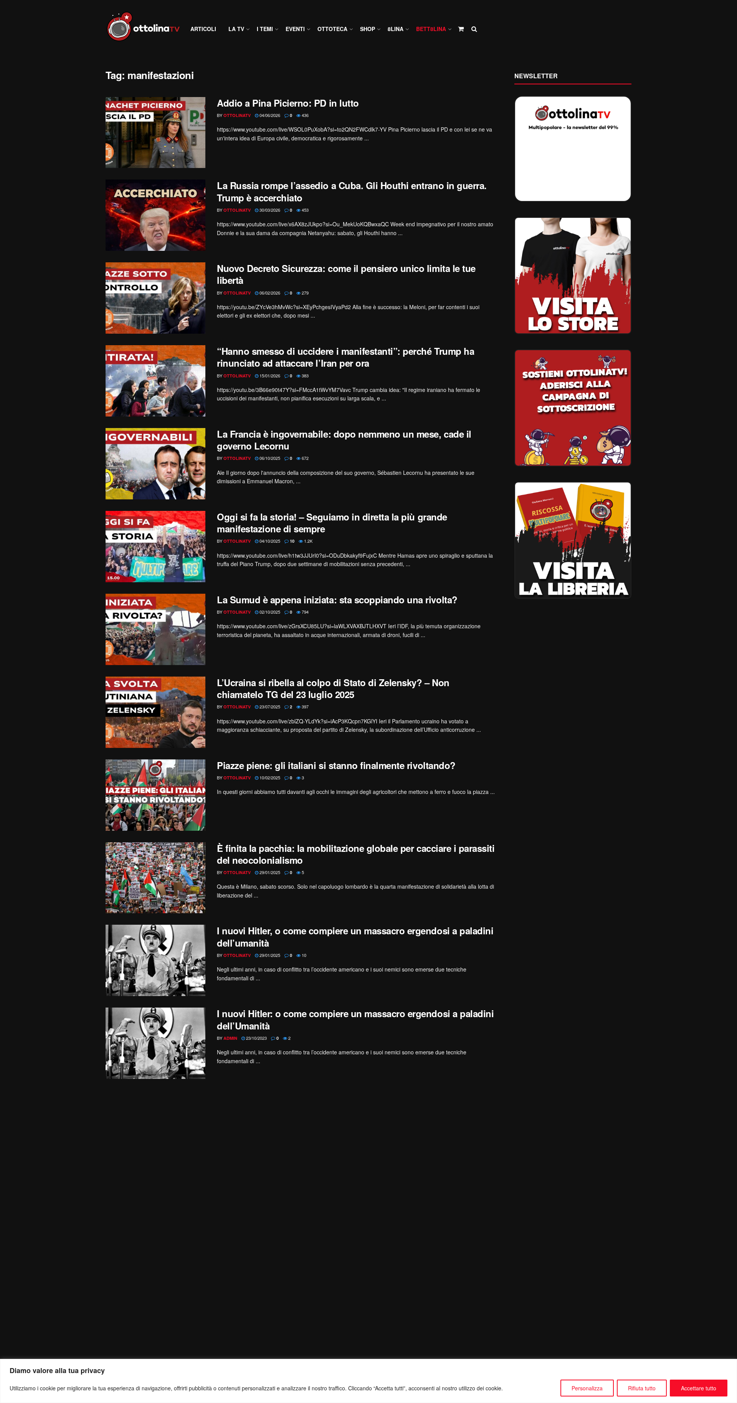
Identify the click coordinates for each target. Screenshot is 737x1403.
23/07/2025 (269, 706)
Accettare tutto (698, 1388)
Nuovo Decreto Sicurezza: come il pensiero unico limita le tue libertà (346, 274)
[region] (368, 1381)
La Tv (236, 29)
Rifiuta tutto (642, 1388)
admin (230, 1038)
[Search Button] (474, 29)
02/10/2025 (269, 612)
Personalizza (587, 1388)
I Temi (265, 29)
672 (305, 458)
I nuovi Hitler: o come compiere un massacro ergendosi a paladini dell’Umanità (355, 1019)
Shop (367, 29)
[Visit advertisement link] (572, 275)
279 (305, 293)
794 (305, 612)
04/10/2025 (269, 541)
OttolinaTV (237, 115)
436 (305, 115)
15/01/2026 (269, 375)
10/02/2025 (269, 777)
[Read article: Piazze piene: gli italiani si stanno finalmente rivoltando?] (155, 795)
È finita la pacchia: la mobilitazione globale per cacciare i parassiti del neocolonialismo (355, 853)
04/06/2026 (269, 115)
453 (305, 210)
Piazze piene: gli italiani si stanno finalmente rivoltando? (336, 765)
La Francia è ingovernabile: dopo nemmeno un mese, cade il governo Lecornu (344, 439)
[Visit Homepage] (147, 29)
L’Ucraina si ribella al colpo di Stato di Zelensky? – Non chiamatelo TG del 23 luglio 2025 (333, 688)
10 (291, 541)
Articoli (203, 29)
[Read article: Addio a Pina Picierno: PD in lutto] (155, 132)
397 (305, 706)
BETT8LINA (431, 29)
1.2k (307, 541)
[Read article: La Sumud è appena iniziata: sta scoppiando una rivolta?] (155, 629)
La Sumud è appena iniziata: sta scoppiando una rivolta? (337, 599)
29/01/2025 (269, 872)
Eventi (295, 29)
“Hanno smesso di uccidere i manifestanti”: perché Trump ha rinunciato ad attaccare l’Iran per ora (345, 356)
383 (305, 375)
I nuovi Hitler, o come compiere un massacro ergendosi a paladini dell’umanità (355, 936)
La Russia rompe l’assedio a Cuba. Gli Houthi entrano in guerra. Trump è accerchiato (352, 191)
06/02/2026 (269, 293)
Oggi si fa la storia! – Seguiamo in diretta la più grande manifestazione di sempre (332, 522)
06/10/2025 (269, 458)
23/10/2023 (256, 1038)
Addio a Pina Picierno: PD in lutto (288, 102)
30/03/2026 (269, 210)
